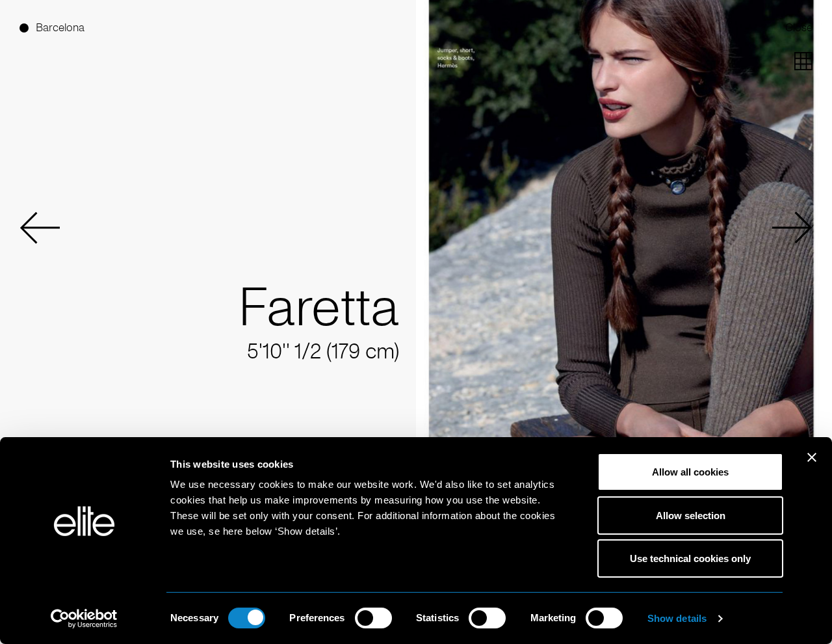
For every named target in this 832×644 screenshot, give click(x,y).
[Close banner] (811, 466)
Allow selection (690, 515)
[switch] (373, 618)
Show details (677, 618)
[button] (40, 227)
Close (798, 27)
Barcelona (60, 27)
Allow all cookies (690, 471)
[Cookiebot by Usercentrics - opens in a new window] (84, 618)
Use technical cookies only (690, 558)
